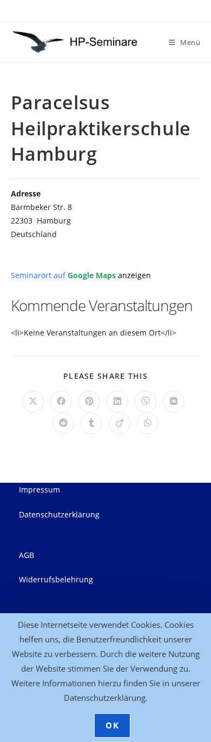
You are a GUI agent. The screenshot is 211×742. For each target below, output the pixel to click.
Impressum (39, 489)
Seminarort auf (81, 275)
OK (112, 725)
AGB (26, 555)
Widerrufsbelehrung (56, 579)
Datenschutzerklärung (59, 514)
